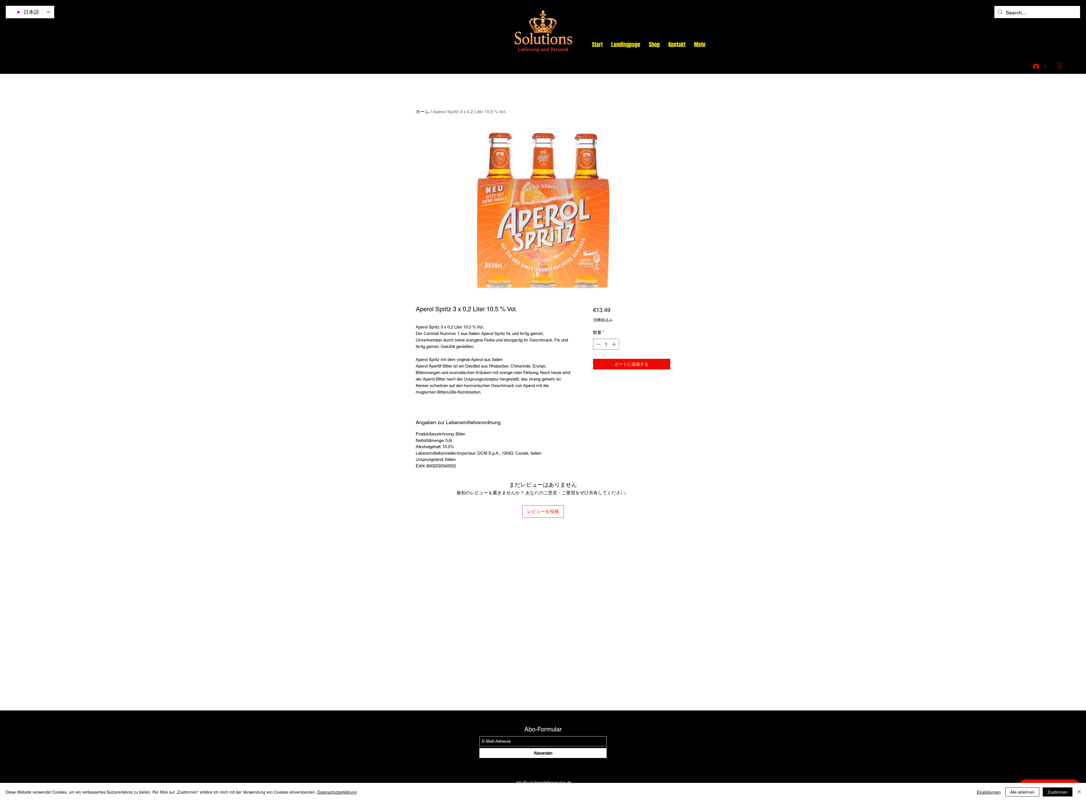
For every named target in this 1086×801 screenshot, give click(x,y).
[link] (1059, 65)
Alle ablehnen (1022, 792)
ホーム (422, 111)
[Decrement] (598, 344)
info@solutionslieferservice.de (962, 67)
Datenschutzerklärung (337, 792)
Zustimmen (1058, 792)
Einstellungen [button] (989, 792)
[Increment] (614, 344)
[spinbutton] (606, 344)
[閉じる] (1079, 791)
